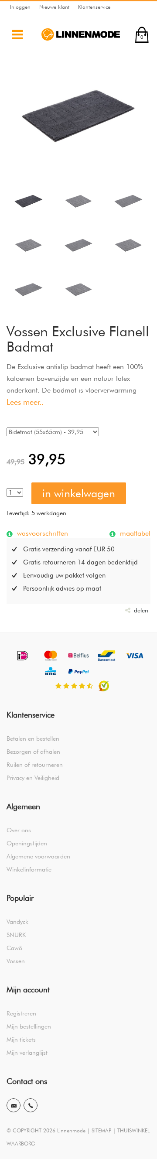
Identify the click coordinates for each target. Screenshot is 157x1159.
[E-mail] (13, 1105)
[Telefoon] (31, 1105)
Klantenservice (94, 6)
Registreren (21, 1013)
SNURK (16, 934)
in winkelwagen (78, 493)
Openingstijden (27, 843)
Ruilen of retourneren (35, 764)
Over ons (19, 830)
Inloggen (20, 6)
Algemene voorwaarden (38, 856)
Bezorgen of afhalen (33, 751)
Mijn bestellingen (29, 1026)
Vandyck (17, 921)
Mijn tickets (21, 1039)
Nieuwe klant (54, 6)
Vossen (16, 960)
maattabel (134, 533)
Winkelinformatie (29, 869)
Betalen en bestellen (33, 738)
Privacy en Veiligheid (33, 777)
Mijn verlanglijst (27, 1052)
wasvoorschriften (41, 533)
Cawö (14, 947)
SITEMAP (101, 1130)
